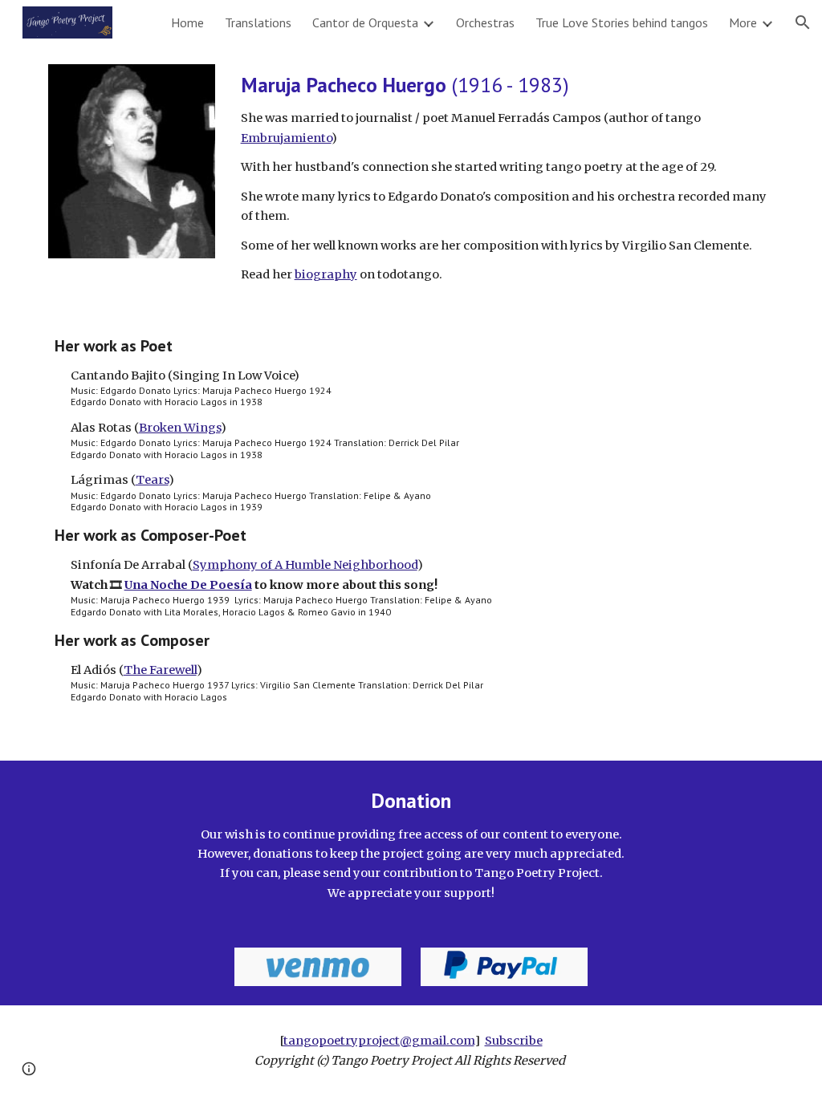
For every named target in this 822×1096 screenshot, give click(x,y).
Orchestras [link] (485, 22)
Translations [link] (258, 22)
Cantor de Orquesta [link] (365, 22)
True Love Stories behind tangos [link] (621, 22)
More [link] (743, 22)
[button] (802, 22)
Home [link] (187, 22)
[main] (504, 177)
